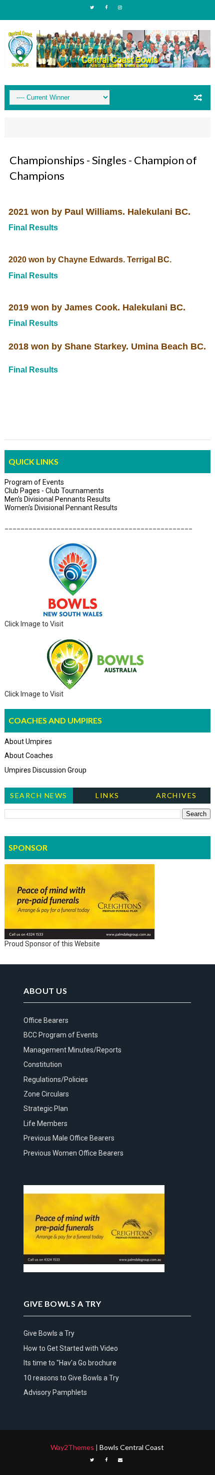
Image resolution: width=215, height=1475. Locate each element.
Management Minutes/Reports (73, 1050)
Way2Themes (72, 1447)
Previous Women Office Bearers (74, 1153)
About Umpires (28, 742)
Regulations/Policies (56, 1079)
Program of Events (34, 482)
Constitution (43, 1064)
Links (108, 795)
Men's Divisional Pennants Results (57, 499)
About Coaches (28, 756)
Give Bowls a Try (49, 1333)
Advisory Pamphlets (55, 1392)
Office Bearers (46, 1020)
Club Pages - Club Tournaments (54, 491)
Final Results (33, 227)
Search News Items (39, 797)
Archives (176, 795)
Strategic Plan (46, 1108)
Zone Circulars (46, 1094)
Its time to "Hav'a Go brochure (70, 1363)
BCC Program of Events (61, 1035)
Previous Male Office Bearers (69, 1138)
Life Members (46, 1124)
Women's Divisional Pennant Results (61, 508)
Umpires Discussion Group (45, 770)
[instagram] (120, 8)
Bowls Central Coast (132, 1447)
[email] (120, 1460)
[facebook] (106, 8)
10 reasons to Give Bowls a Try (71, 1378)
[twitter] (92, 8)
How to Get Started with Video (71, 1348)
